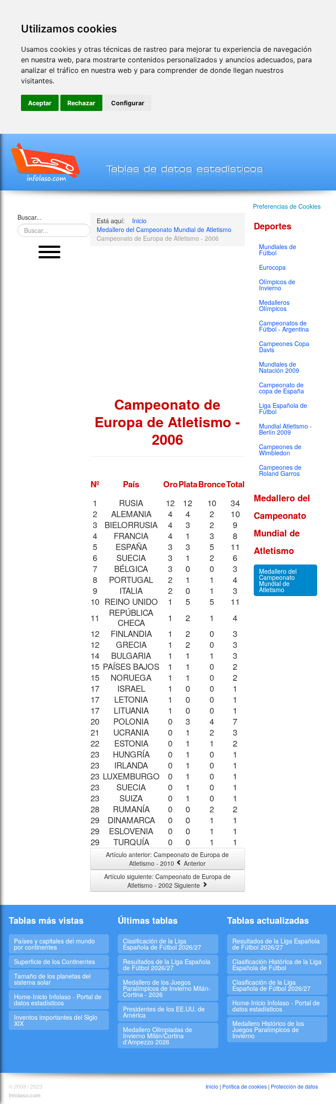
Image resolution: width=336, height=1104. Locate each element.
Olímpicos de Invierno (277, 284)
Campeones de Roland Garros (280, 470)
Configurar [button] (127, 103)
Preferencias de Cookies (287, 206)
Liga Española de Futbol (283, 408)
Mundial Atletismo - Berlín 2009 (285, 429)
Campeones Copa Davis (284, 346)
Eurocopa (272, 267)
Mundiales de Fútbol (277, 249)
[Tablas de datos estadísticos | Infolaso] (45, 162)
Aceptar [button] (40, 103)
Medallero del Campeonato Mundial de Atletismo (278, 580)
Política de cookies (244, 1086)
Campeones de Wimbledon (280, 449)
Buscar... (30, 217)
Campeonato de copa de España (281, 387)
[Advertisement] (49, 399)
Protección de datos (294, 1086)
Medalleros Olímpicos (274, 305)
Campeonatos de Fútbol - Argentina (284, 325)
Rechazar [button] (81, 103)
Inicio (212, 1086)
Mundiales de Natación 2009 (279, 367)
